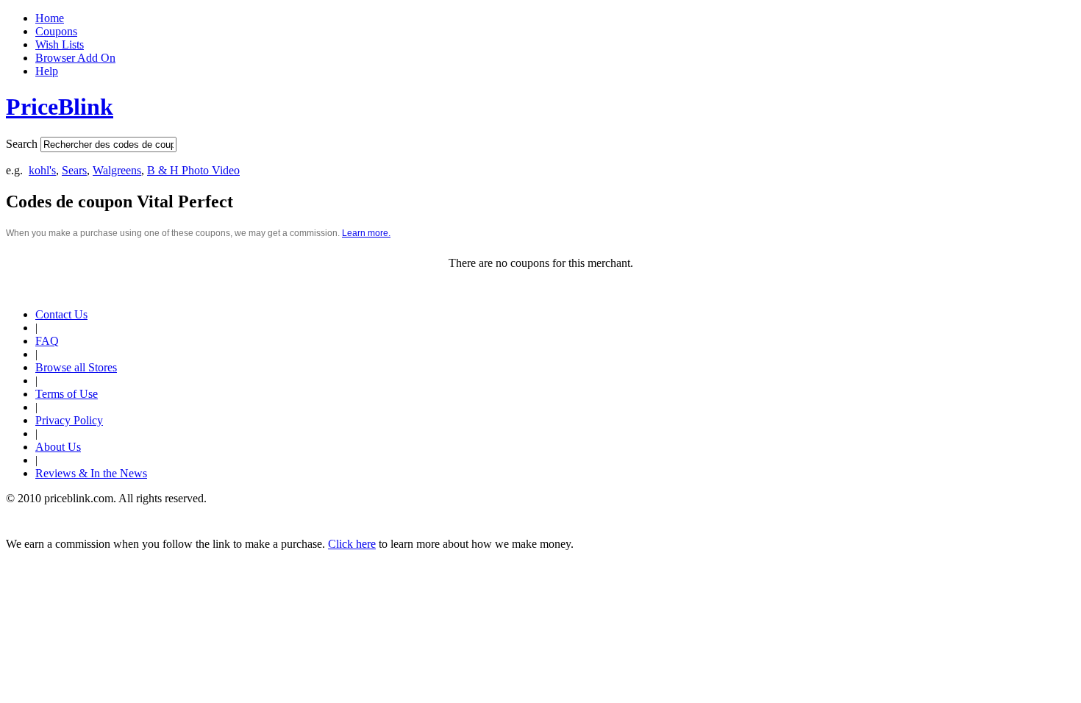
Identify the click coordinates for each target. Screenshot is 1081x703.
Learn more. (366, 233)
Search (22, 144)
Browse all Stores (76, 367)
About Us (58, 446)
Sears (74, 170)
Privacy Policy (69, 420)
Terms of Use (66, 394)
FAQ (47, 341)
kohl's (42, 170)
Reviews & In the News (91, 473)
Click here (352, 544)
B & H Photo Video (193, 170)
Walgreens (117, 170)
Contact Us (61, 314)
